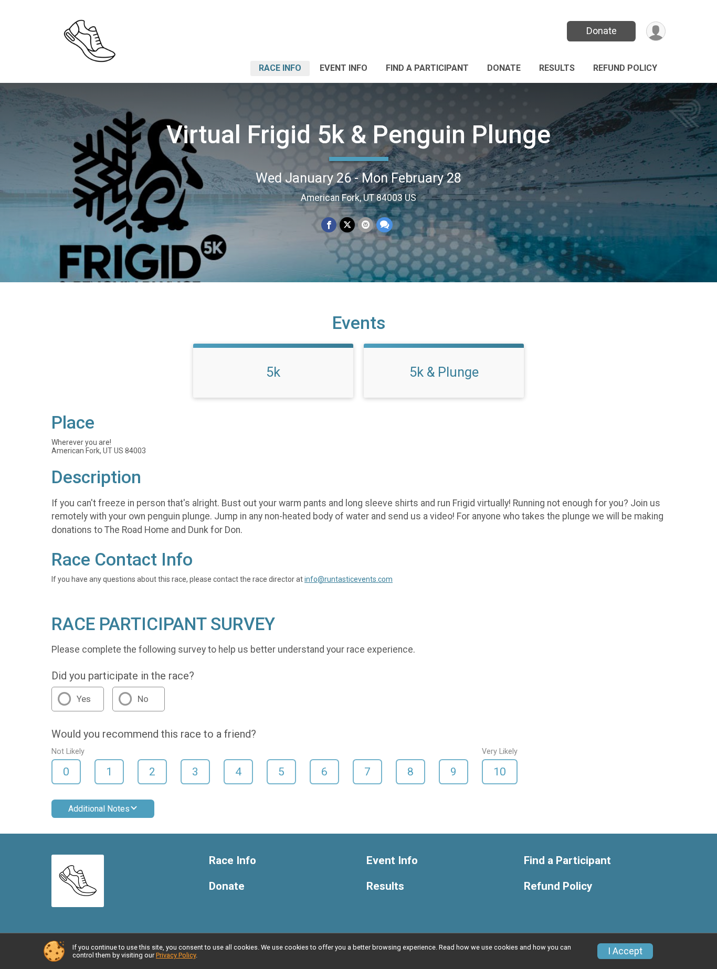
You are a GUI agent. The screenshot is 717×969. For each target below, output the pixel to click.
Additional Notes (99, 809)
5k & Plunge (444, 372)
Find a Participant (427, 68)
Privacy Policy (176, 955)
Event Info (343, 68)
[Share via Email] (365, 224)
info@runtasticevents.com (348, 579)
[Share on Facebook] (328, 224)
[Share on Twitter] (347, 224)
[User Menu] (656, 31)
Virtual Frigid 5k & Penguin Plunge (358, 135)
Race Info (280, 68)
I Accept (625, 951)
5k (273, 372)
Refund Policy (625, 68)
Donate (601, 30)
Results (557, 68)
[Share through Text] (384, 224)
